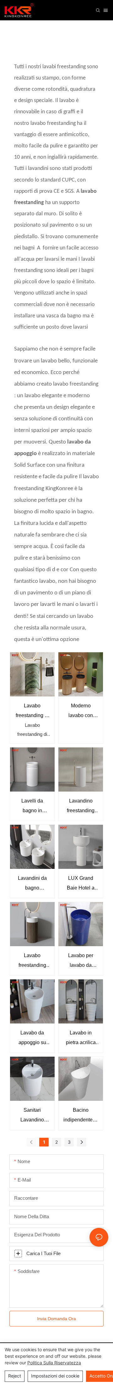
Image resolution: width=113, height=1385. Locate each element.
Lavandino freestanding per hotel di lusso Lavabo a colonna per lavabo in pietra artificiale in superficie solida (81, 806)
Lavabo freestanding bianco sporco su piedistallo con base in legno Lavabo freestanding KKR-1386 (32, 961)
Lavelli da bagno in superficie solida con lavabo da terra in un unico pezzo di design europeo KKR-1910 (32, 806)
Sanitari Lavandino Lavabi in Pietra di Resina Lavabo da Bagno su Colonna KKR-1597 (32, 1116)
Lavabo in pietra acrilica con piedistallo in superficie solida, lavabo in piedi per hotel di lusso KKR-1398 (81, 1038)
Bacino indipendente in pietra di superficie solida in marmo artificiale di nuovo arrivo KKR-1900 (80, 1116)
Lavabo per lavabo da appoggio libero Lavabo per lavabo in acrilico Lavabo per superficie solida (80, 961)
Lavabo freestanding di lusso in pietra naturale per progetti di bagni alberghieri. (32, 711)
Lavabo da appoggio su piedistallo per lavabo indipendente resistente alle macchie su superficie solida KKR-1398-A (32, 1038)
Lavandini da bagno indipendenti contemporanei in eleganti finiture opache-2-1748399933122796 (32, 884)
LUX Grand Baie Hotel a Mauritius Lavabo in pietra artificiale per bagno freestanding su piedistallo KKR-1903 (81, 884)
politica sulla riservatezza (54, 1362)
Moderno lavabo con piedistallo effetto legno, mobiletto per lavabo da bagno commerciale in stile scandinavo (81, 711)
